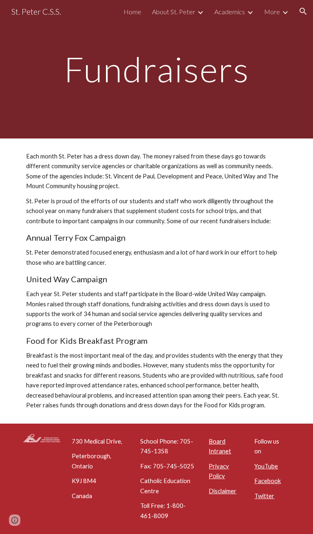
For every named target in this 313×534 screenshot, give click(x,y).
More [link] (272, 11)
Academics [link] (229, 11)
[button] (303, 11)
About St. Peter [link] (173, 11)
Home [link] (132, 11)
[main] (156, 69)
